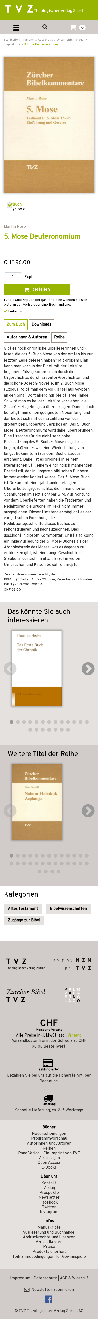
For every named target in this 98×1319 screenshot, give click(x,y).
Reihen (49, 1148)
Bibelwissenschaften (68, 908)
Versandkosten (49, 1242)
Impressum (20, 1278)
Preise (49, 1247)
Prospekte (49, 1192)
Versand (74, 1035)
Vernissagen (49, 1158)
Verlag (49, 1188)
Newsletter (49, 1197)
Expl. (28, 277)
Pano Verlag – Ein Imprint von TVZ (49, 1153)
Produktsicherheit (49, 1251)
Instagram (49, 1212)
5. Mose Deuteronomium (41, 45)
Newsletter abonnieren (51, 1289)
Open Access (49, 1162)
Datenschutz (45, 1278)
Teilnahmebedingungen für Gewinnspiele (49, 1256)
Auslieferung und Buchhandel (49, 1232)
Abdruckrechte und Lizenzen (49, 1237)
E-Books (49, 1167)
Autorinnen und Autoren (49, 1143)
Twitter (49, 1207)
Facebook (49, 1202)
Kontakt (49, 1183)
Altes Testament (23, 908)
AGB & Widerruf (74, 1278)
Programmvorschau (49, 1138)
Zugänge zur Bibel (24, 920)
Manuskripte (49, 1227)
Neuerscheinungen (49, 1133)
